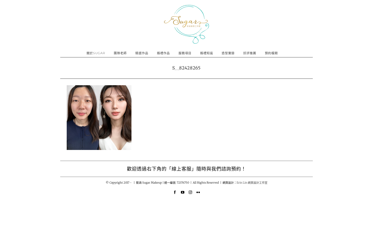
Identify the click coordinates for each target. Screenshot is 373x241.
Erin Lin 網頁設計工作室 (252, 182)
